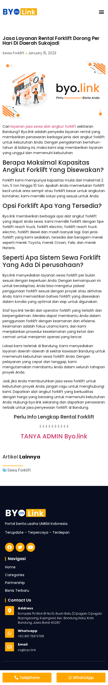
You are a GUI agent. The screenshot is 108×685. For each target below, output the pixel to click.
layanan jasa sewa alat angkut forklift (43, 126)
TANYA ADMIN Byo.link (54, 436)
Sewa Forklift (19, 470)
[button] (101, 12)
